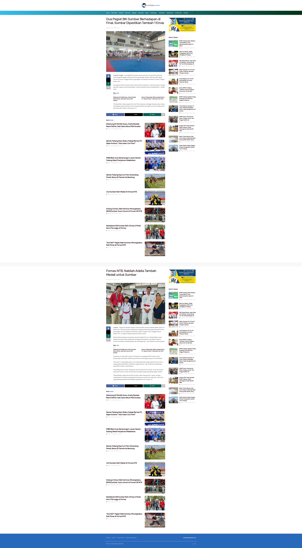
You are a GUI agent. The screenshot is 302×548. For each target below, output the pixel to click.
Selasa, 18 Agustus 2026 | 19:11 (187, 75)
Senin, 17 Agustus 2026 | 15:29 (187, 102)
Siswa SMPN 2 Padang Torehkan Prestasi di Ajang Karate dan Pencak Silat (186, 89)
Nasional (141, 13)
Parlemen (162, 13)
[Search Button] (195, 13)
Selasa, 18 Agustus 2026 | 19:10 (187, 84)
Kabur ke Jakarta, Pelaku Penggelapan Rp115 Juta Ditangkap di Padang (186, 53)
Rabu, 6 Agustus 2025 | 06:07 (114, 179)
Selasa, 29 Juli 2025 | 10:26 (113, 279)
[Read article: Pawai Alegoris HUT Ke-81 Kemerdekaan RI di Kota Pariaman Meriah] (173, 81)
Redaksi (108, 537)
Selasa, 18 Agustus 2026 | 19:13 (187, 66)
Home (108, 13)
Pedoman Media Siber (131, 537)
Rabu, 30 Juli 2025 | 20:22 (113, 247)
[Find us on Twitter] (195, 544)
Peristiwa (114, 13)
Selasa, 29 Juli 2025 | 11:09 (112, 27)
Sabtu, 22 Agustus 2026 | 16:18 (187, 56)
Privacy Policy (120, 537)
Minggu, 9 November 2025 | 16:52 (115, 128)
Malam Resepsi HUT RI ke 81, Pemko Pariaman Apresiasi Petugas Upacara (187, 71)
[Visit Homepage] (151, 5)
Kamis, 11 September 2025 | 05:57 (114, 162)
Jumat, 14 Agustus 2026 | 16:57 (187, 141)
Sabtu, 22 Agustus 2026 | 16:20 (187, 47)
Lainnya (185, 13)
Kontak (113, 537)
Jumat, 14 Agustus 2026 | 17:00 (187, 122)
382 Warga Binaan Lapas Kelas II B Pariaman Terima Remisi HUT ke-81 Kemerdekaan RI (187, 62)
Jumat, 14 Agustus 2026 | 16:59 (187, 132)
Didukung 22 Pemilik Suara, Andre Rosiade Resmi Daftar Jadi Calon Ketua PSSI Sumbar (124, 99)
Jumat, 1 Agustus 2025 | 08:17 (114, 230)
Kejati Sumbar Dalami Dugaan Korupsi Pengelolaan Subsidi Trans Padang (187, 147)
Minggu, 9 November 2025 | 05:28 (115, 145)
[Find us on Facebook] (193, 544)
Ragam (134, 13)
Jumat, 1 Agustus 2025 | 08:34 (114, 213)
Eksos (147, 13)
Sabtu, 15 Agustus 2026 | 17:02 (187, 113)
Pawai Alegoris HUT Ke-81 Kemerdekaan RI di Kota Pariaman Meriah (186, 80)
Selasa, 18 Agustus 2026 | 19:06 (188, 93)
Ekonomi (127, 13)
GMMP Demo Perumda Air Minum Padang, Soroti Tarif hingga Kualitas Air (186, 118)
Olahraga (153, 13)
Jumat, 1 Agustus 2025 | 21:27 (114, 194)
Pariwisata (178, 13)
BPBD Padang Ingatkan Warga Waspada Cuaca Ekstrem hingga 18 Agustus (187, 98)
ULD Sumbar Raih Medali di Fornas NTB (121, 192)
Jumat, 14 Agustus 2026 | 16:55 (187, 150)
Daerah (121, 13)
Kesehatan (170, 13)
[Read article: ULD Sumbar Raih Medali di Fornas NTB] (155, 198)
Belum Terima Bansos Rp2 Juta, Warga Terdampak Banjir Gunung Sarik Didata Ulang (187, 138)
